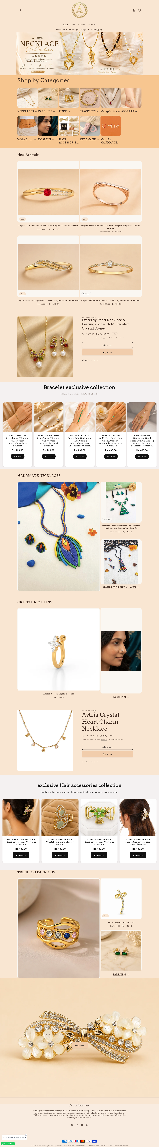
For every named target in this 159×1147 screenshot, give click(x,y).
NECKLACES (25, 111)
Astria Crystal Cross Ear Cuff (121, 922)
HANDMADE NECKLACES (119, 587)
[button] (20, 10)
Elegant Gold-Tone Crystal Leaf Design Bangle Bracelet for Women (48, 300)
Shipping (104, 338)
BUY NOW (18, 456)
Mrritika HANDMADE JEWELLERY (108, 141)
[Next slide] (85, 1100)
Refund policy (80, 1145)
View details (21, 855)
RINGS (63, 111)
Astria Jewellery (79, 1105)
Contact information (121, 1145)
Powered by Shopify (55, 1146)
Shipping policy (106, 1145)
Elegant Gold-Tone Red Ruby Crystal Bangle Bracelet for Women (48, 226)
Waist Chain (25, 139)
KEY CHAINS (88, 139)
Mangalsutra (108, 111)
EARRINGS (45, 111)
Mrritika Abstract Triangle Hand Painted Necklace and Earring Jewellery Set (121, 527)
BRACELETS (88, 111)
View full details (89, 360)
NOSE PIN (44, 139)
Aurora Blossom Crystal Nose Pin (58, 694)
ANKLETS (127, 111)
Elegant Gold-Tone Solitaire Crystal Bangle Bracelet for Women (110, 300)
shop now (79, 1045)
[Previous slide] (74, 1100)
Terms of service (93, 1145)
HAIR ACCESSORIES (68, 141)
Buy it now (107, 352)
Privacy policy (69, 1145)
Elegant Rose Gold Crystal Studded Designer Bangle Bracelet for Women (110, 227)
